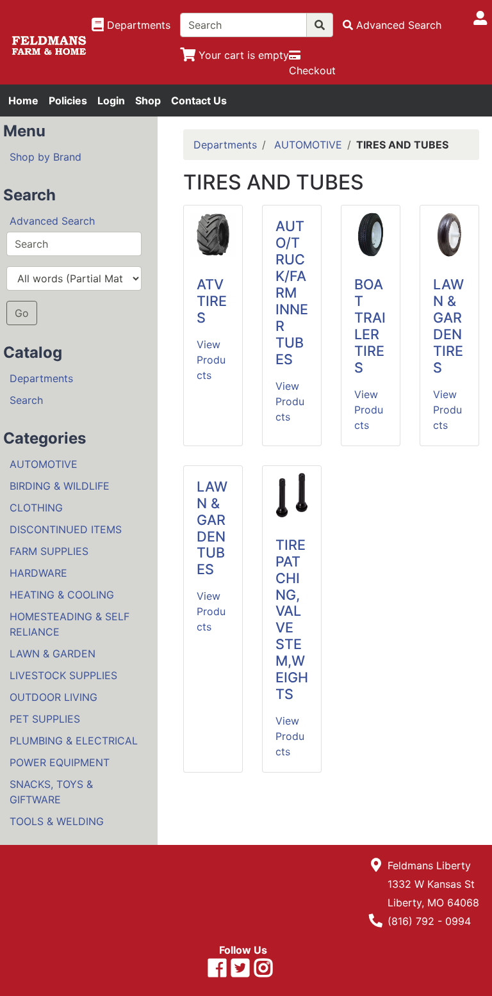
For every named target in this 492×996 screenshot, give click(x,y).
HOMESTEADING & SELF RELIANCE (69, 624)
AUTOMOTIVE (44, 464)
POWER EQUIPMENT (60, 762)
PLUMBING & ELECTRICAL (74, 740)
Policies (68, 100)
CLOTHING (36, 507)
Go (22, 313)
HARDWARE (38, 572)
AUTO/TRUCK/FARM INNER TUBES (291, 292)
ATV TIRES (212, 301)
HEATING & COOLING (62, 594)
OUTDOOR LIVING (53, 697)
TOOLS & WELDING (57, 821)
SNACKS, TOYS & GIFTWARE (51, 792)
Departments (41, 378)
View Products (211, 360)
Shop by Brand (45, 156)
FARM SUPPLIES (49, 551)
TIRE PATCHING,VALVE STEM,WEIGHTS (291, 619)
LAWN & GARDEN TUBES (212, 528)
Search (26, 400)
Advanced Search (52, 220)
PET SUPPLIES (45, 718)
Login (111, 100)
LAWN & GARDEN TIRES (448, 326)
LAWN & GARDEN (52, 653)
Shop (148, 100)
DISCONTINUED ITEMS (66, 529)
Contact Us (199, 100)
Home (23, 100)
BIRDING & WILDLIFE (60, 485)
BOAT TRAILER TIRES (370, 326)
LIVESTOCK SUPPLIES (63, 675)
